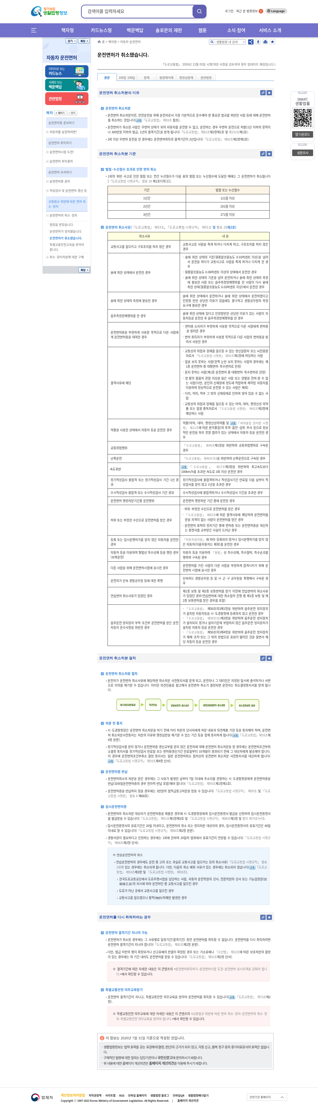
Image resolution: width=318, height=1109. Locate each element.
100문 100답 (127, 77)
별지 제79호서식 (252, 818)
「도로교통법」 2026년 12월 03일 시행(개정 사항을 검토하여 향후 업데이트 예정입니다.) (218, 64)
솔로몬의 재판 (169, 30)
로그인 (229, 11)
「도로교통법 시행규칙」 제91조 (189, 227)
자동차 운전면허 (61, 57)
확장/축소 (84, 41)
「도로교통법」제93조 (253, 735)
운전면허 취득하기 (60, 142)
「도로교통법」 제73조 (250, 997)
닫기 (71, 41)
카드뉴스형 (101, 30)
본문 (107, 77)
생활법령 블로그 (159, 1095)
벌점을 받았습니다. (62, 224)
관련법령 (206, 77)
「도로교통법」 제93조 (157, 120)
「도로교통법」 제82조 (195, 132)
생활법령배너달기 (198, 1095)
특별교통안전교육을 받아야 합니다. (67, 247)
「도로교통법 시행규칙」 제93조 (135, 761)
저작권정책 (95, 1095)
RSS (121, 1095)
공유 (251, 41)
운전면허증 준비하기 (61, 122)
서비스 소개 (270, 30)
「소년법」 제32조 (227, 952)
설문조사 (302, 152)
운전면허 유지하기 (60, 172)
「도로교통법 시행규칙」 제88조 (209, 818)
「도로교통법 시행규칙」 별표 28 (130, 181)
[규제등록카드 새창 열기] (139, 120)
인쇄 (265, 41)
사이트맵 (110, 1095)
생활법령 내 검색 (227, 42)
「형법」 (217, 552)
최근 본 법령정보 (249, 11)
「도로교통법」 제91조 (154, 818)
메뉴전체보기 (35, 30)
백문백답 (135, 30)
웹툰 (202, 30)
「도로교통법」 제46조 (199, 445)
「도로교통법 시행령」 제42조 (214, 355)
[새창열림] (42, 1095)
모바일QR (178, 1095)
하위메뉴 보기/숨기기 (47, 132)
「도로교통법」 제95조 (201, 783)
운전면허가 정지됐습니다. (66, 231)
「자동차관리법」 (194, 539)
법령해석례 (166, 77)
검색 (199, 11)
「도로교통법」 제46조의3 (200, 458)
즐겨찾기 (272, 41)
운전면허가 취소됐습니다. (66, 238)
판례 (146, 77)
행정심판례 (186, 77)
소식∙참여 (236, 30)
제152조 (233, 132)
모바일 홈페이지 (137, 1095)
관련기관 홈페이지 (260, 1097)
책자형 (67, 30)
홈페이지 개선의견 (188, 1101)
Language (278, 11)
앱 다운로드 (302, 134)
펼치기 (60, 113)
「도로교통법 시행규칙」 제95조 (235, 791)
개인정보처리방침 (73, 1095)
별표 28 (221, 227)
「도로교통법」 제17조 (206, 466)
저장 (258, 41)
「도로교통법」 (195, 608)
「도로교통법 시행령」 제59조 (166, 872)
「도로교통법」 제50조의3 (203, 618)
